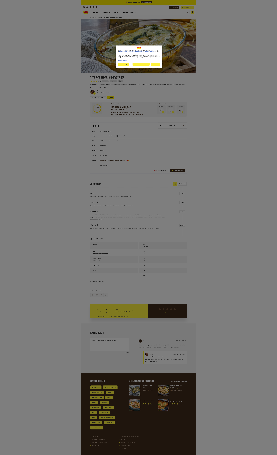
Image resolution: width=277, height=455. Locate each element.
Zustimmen (155, 64)
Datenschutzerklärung (122, 60)
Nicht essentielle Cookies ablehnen (141, 64)
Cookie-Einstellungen (123, 64)
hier (123, 58)
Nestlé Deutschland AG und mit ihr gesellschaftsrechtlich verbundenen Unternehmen (136, 51)
